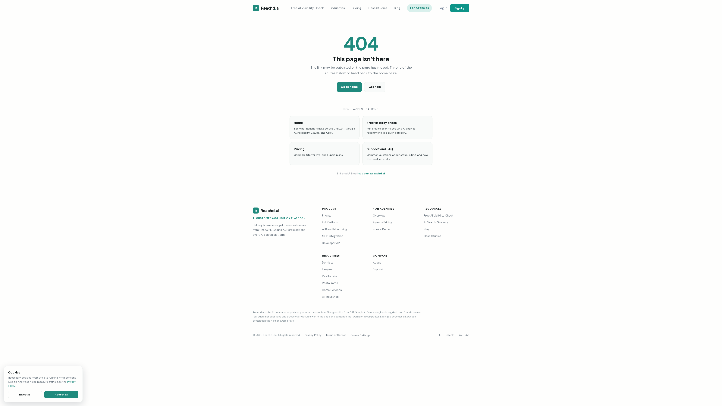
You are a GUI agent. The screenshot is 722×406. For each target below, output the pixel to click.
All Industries (330, 297)
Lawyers (327, 269)
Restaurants (330, 283)
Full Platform (330, 222)
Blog (397, 8)
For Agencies (419, 8)
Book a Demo (381, 229)
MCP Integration (332, 236)
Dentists (327, 262)
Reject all (25, 394)
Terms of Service (336, 335)
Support (378, 269)
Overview (379, 215)
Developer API (331, 243)
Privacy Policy (313, 335)
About (377, 262)
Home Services (332, 290)
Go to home (349, 87)
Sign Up (459, 8)
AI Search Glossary (436, 222)
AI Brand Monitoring (334, 229)
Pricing (357, 8)
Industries (338, 8)
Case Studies (377, 8)
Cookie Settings (360, 335)
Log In (443, 8)
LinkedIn (449, 335)
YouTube (464, 335)
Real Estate (329, 276)
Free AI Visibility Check (307, 8)
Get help (375, 87)
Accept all (61, 394)
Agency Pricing (382, 222)
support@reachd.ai (371, 173)
